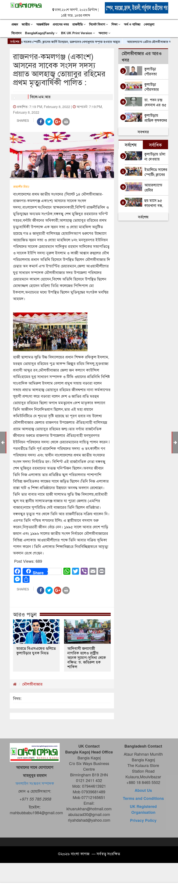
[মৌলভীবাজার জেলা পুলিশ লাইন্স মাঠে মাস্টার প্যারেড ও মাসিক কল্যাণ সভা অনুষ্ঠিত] (2, 442)
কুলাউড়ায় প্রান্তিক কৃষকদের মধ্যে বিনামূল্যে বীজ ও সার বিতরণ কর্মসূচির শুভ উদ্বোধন (155, 117)
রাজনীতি (78, 24)
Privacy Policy (143, 820)
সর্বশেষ (143, 217)
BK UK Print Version (77, 32)
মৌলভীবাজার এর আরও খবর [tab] (142, 56)
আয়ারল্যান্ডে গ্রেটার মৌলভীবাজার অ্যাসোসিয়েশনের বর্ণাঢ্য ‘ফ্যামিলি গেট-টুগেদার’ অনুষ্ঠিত (156, 187)
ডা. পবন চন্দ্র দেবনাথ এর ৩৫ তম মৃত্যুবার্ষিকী (155, 102)
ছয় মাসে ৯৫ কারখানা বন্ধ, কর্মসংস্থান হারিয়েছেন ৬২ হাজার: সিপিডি (154, 203)
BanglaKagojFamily (40, 32)
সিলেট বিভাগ (97, 24)
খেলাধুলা (149, 24)
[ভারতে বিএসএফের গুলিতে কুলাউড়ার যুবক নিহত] (36, 631)
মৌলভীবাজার (32, 684)
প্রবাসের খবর (61, 24)
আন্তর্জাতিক (42, 24)
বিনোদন (16, 32)
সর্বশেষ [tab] (131, 144)
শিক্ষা (115, 24)
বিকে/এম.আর (40, 96)
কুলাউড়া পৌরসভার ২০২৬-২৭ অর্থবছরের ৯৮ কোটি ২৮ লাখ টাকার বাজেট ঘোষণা (154, 86)
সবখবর (143, 131)
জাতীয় (26, 24)
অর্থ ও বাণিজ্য (132, 24)
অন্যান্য (103, 32)
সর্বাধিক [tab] (155, 144)
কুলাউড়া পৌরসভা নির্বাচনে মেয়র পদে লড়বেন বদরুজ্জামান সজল (154, 71)
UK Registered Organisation (143, 809)
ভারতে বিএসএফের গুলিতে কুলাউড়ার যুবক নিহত (36, 650)
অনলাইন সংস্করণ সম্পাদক (34, 783)
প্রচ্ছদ (15, 24)
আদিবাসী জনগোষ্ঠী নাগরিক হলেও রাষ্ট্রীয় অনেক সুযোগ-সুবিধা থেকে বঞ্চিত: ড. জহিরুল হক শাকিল (86, 657)
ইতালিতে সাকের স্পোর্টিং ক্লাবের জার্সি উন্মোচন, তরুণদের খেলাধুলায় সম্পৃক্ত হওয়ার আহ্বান (155, 172)
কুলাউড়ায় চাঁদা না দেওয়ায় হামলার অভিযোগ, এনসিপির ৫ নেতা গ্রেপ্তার (154, 156)
